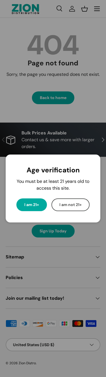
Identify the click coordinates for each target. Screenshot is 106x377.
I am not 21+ (70, 204)
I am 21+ (31, 204)
